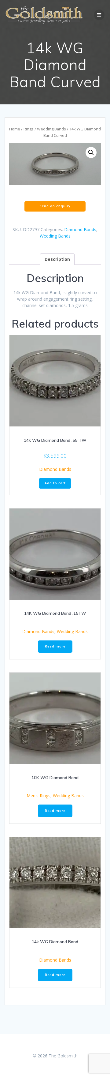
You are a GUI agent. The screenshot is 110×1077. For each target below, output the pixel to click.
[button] (91, 152)
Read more (55, 646)
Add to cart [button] (55, 483)
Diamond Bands (80, 229)
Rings (29, 129)
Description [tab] (57, 259)
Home (14, 129)
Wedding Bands (51, 129)
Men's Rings (38, 795)
